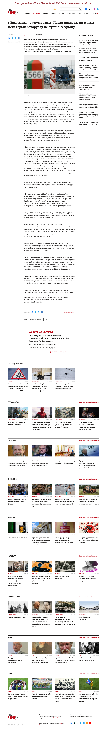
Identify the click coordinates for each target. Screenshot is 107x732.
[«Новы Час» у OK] (87, 723)
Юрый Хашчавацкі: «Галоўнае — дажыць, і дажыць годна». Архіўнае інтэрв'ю (65, 660)
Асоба (79, 13)
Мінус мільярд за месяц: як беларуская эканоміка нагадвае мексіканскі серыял (89, 501)
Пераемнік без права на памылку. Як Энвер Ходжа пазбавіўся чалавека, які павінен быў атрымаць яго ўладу (41, 621)
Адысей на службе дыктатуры (85, 618)
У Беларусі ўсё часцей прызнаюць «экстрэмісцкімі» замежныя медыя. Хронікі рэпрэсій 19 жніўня (88, 96)
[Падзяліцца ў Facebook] (9, 38)
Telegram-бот (43, 725)
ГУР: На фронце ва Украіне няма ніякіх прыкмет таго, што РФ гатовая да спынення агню (89, 124)
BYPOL (46, 319)
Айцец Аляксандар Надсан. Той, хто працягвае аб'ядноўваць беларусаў (41, 660)
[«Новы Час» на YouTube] (90, 723)
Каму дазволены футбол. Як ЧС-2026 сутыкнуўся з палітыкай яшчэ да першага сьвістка (88, 697)
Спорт (86, 13)
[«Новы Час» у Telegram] (98, 9)
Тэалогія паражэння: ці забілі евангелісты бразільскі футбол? (41, 696)
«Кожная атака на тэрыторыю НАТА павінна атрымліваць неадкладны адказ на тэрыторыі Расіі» (88, 86)
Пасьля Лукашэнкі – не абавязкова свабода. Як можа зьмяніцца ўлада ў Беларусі (40, 464)
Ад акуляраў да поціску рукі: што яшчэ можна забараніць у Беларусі (88, 540)
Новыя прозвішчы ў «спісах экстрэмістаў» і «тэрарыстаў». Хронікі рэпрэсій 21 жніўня (88, 50)
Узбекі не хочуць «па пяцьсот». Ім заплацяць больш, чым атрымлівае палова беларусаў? (87, 426)
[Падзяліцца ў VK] (18, 38)
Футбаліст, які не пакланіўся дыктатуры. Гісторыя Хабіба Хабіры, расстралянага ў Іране (65, 697)
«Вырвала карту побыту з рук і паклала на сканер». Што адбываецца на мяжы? (65, 386)
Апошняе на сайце (87, 36)
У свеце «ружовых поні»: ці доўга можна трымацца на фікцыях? (17, 501)
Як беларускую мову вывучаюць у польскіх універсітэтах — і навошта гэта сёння (64, 541)
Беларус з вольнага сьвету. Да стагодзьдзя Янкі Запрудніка (17, 660)
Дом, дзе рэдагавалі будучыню (62, 577)
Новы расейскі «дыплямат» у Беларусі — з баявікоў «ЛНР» (65, 462)
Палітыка (27, 13)
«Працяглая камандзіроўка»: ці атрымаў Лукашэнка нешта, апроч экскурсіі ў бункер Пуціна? (88, 464)
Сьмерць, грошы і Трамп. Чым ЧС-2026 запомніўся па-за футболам (18, 696)
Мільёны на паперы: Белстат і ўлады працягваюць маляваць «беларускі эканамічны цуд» (88, 67)
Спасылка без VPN (14, 42)
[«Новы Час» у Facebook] (86, 9)
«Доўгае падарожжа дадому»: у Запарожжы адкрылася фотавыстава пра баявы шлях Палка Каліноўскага (18, 580)
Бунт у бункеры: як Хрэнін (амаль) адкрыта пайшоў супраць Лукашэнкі (63, 425)
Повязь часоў (71, 13)
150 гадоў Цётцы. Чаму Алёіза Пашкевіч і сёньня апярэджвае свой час (87, 578)
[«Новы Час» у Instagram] (94, 9)
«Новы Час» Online (54, 718)
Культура (61, 13)
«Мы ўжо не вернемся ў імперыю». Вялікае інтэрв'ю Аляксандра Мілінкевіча (17, 463)
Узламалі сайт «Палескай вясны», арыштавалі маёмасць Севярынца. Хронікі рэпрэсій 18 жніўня (88, 115)
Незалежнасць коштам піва (17, 538)
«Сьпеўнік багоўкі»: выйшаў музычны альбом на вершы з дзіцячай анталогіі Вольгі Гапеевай (41, 579)
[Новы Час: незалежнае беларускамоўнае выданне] (14, 10)
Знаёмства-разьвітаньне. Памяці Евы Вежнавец (87, 659)
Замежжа (53, 13)
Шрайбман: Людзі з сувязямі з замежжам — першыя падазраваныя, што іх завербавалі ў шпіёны (41, 387)
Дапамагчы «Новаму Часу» (59, 352)
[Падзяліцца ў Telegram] (12, 38)
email (60, 723)
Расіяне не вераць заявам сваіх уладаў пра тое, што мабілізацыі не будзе (88, 58)
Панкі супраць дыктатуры (17, 617)
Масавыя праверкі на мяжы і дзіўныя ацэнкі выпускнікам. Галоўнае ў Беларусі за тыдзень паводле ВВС (18, 387)
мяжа (25, 319)
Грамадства (36, 13)
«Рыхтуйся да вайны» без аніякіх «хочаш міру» (16, 424)
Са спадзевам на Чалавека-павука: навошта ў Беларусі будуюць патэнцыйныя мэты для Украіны (41, 426)
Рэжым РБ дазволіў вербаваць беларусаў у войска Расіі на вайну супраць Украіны (88, 42)
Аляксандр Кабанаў (35, 319)
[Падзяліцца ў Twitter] (15, 38)
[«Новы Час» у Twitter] (84, 723)
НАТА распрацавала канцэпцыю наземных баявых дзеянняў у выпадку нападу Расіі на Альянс (88, 105)
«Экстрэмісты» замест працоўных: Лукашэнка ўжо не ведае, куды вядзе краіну (64, 501)
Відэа (95, 13)
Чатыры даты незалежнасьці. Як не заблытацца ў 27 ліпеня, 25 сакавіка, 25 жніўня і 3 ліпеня (65, 620)
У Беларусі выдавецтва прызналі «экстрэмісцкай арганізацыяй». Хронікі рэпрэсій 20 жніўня (88, 76)
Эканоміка (45, 13)
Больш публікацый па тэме (88, 402)
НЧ (49, 35)
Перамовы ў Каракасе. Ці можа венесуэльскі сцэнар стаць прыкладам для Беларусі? (41, 541)
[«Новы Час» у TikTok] (90, 9)
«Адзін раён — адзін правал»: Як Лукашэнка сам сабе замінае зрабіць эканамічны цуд (41, 502)
